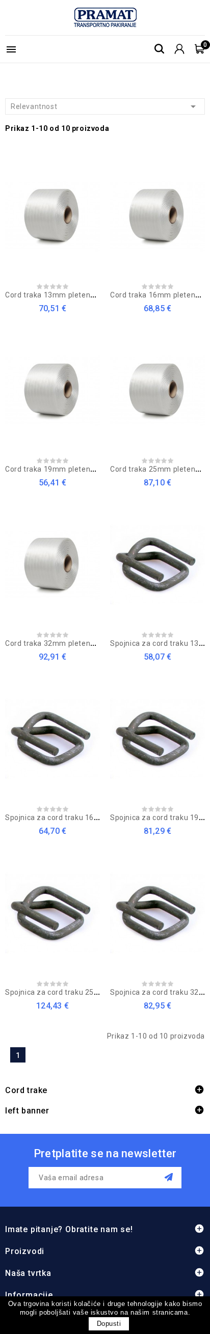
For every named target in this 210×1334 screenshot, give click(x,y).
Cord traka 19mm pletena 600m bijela (71, 469)
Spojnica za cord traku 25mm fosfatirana (77, 992)
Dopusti (109, 1323)
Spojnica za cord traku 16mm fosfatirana (77, 817)
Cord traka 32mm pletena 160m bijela (71, 643)
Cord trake (26, 1090)
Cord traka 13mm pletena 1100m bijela (73, 295)
